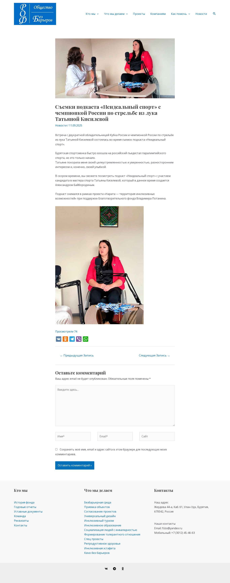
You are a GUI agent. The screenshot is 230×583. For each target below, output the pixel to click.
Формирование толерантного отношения (112, 534)
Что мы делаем (114, 14)
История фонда (24, 502)
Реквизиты (21, 520)
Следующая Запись (154, 355)
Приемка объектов (97, 507)
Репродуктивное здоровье (102, 543)
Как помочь (179, 14)
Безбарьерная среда (97, 502)
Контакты (20, 525)
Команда (20, 516)
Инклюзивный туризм (99, 520)
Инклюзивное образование (102, 525)
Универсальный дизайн (100, 516)
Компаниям (158, 14)
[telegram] (115, 568)
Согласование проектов (100, 511)
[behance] (123, 568)
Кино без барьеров (97, 553)
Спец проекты (93, 539)
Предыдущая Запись (77, 355)
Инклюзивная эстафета (99, 548)
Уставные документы (28, 511)
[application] (97, 14)
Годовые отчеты (25, 507)
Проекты (139, 14)
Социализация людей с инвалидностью (110, 530)
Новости (201, 14)
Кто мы (90, 14)
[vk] (107, 568)
